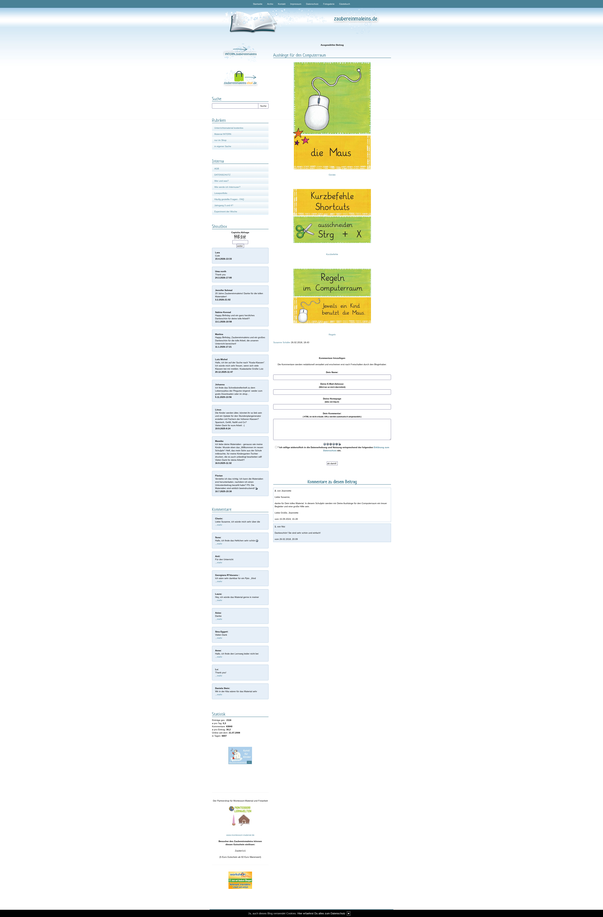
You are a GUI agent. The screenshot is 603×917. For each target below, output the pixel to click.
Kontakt (281, 4)
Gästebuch (344, 4)
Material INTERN (222, 134)
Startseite (257, 4)
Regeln (332, 334)
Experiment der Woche (225, 211)
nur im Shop (220, 140)
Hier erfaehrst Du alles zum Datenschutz (321, 913)
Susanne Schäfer (281, 342)
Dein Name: (332, 372)
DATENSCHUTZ (222, 174)
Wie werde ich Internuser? (227, 187)
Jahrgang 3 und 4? (223, 205)
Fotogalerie (328, 4)
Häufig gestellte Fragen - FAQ (229, 199)
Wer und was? (221, 181)
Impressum (295, 4)
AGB (216, 168)
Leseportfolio (220, 193)
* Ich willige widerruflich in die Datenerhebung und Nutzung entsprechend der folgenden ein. (333, 449)
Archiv (270, 4)
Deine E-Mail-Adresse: (332, 385)
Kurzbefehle (332, 254)
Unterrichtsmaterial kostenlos (228, 128)
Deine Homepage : (332, 400)
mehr (219, 525)
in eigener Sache (222, 146)
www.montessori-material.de (240, 835)
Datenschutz (312, 4)
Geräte (332, 174)
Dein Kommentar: (332, 415)
